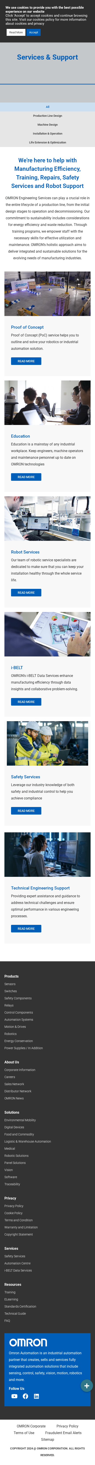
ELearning (11, 1299)
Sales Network (14, 1084)
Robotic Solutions (16, 1155)
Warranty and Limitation (21, 1227)
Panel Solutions (15, 1163)
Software (10, 1177)
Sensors (9, 984)
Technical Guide (15, 1313)
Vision (8, 1170)
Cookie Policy (13, 1213)
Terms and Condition (18, 1220)
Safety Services (14, 1256)
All (47, 107)
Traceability (12, 1184)
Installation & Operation (47, 133)
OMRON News (14, 1098)
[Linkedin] (36, 1396)
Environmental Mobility (20, 1120)
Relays (8, 1005)
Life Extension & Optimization (47, 142)
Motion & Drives (15, 1026)
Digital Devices (14, 1127)
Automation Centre (17, 1263)
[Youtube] (14, 1396)
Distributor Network (17, 1091)
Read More (16, 32)
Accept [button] (33, 32)
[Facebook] (25, 1396)
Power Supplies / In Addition (23, 1048)
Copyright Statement (18, 1234)
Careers (9, 1077)
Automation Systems (18, 1019)
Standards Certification (20, 1306)
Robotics (10, 1034)
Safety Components (18, 998)
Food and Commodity (19, 1134)
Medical (9, 1148)
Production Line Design (47, 115)
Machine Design (48, 124)
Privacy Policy (13, 1206)
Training (9, 1292)
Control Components (18, 1012)
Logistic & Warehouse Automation (27, 1141)
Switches (10, 991)
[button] (87, 1385)
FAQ (7, 1320)
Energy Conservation (18, 1041)
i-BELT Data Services (18, 1270)
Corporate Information (19, 1070)
